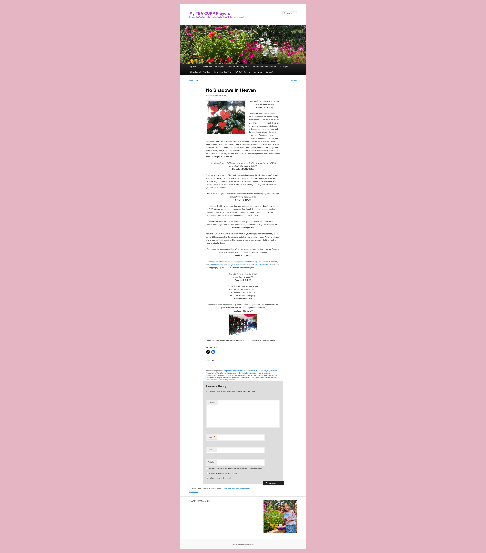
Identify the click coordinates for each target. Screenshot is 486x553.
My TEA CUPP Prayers (209, 13)
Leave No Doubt (216, 264)
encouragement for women (215, 375)
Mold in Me (258, 72)
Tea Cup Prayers (258, 377)
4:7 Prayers (284, 66)
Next (294, 80)
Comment (212, 402)
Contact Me (270, 72)
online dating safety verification (264, 66)
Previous (193, 80)
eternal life (230, 375)
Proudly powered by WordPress (243, 544)
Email (211, 449)
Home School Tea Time (222, 72)
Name (211, 437)
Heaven (253, 375)
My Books (193, 66)
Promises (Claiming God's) (241, 377)
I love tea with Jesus (264, 375)
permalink (231, 380)
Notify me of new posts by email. (220, 478)
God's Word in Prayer (242, 375)
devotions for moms (246, 373)
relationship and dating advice (238, 66)
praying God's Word (224, 377)
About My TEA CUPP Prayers (212, 66)
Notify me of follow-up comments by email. (223, 473)
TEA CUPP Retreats (242, 72)
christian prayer (232, 373)
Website (211, 462)
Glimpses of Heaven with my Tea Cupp (237, 371)
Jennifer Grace (211, 380)
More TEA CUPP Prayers (260, 371)
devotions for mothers (262, 373)
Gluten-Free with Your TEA (200, 72)
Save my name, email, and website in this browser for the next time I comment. (236, 469)
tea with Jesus (270, 377)
